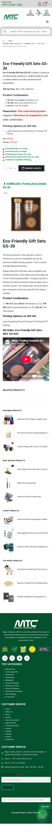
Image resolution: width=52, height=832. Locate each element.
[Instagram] (27, 658)
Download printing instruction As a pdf (22, 157)
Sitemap (9, 734)
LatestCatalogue (46, 14)
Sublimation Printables (14, 691)
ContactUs (38, 14)
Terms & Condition (12, 720)
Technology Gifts (12, 672)
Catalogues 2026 (12, 726)
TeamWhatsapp (30, 14)
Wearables (9, 680)
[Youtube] (19, 658)
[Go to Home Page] (3, 41)
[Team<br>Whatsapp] (30, 11)
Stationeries (10, 677)
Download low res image (16, 151)
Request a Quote (33, 168)
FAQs (8, 714)
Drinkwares (10, 675)
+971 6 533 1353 (12, 4)
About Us (9, 712)
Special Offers (11, 723)
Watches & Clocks (12, 686)
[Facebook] (5, 658)
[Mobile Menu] (47, 22)
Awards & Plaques (12, 688)
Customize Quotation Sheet (17, 160)
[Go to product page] (8, 420)
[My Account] (39, 4)
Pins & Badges (11, 694)
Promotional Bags (12, 683)
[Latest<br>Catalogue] (46, 11)
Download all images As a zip (18, 154)
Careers (8, 728)
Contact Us (10, 739)
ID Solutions (10, 697)
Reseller (8, 731)
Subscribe (8, 787)
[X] (12, 658)
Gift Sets (13, 142)
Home (8, 709)
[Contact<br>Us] (38, 11)
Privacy (8, 717)
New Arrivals (10, 669)
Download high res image (16, 149)
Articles (8, 737)
